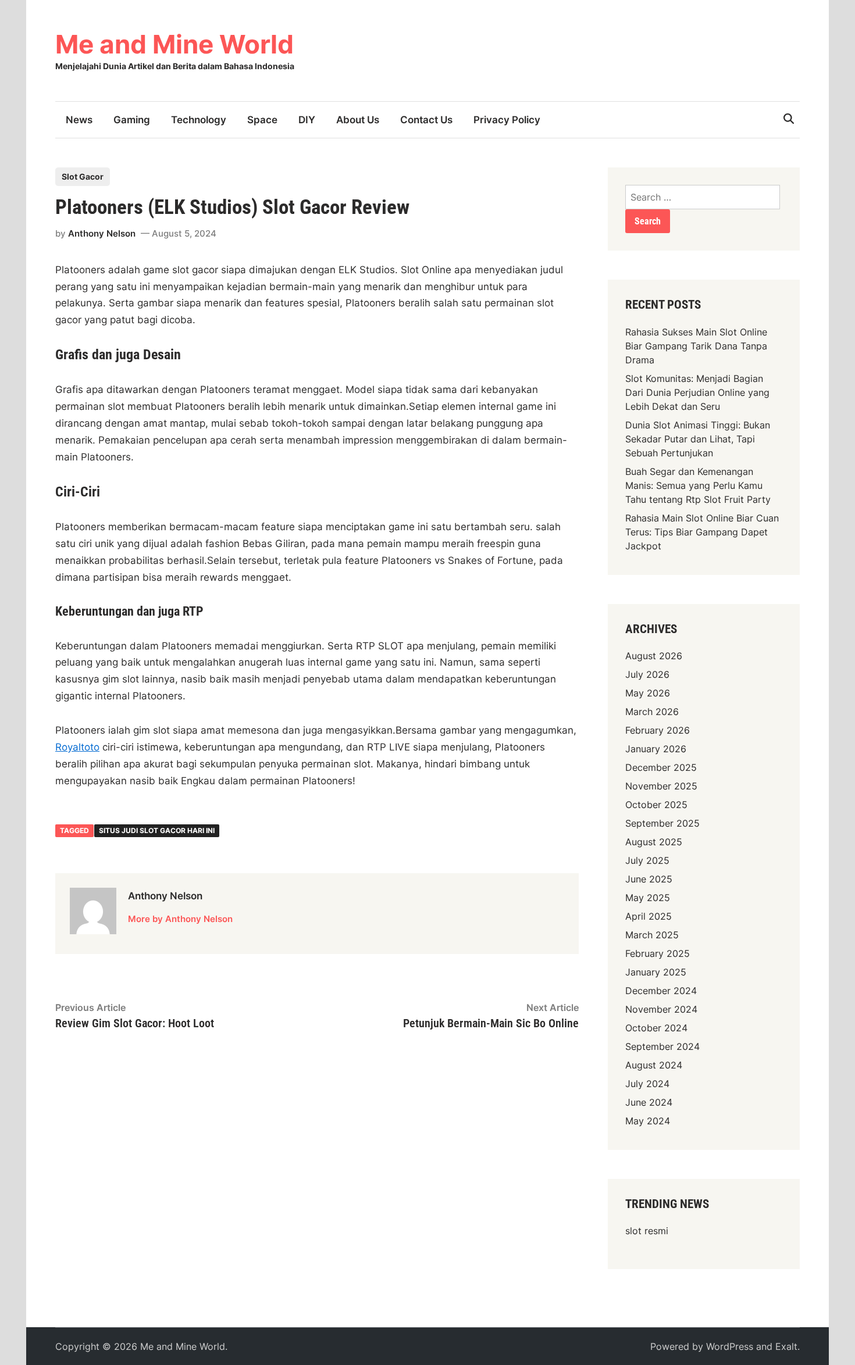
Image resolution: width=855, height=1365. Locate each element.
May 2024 (647, 1121)
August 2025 (653, 842)
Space (262, 120)
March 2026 (652, 711)
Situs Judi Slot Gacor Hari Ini (157, 830)
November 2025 (661, 786)
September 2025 (662, 823)
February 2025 (657, 953)
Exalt (786, 1346)
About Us (357, 120)
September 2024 (662, 1046)
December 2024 (661, 990)
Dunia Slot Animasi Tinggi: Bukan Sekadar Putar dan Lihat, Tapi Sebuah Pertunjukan (697, 439)
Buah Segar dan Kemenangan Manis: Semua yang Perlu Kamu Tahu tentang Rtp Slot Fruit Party (698, 485)
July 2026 (647, 674)
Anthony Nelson (102, 233)
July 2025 (647, 860)
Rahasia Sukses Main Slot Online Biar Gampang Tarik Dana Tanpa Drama (696, 346)
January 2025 (655, 972)
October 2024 (656, 1028)
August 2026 (653, 656)
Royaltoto (77, 747)
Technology (198, 120)
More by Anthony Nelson (180, 918)
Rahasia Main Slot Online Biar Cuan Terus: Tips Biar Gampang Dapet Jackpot (702, 532)
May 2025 (647, 897)
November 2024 (661, 1009)
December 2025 (661, 767)
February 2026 (657, 730)
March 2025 (652, 935)
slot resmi (646, 1231)
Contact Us (426, 120)
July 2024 (647, 1083)
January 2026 (655, 749)
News (79, 120)
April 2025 (648, 916)
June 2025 (648, 879)
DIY (306, 120)
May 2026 (647, 693)
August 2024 (653, 1065)
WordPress (729, 1346)
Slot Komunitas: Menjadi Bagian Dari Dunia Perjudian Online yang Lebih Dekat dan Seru (697, 392)
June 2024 (648, 1102)
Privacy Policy (506, 120)
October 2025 (656, 804)
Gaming (131, 120)
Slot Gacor (83, 176)
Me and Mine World (174, 44)
